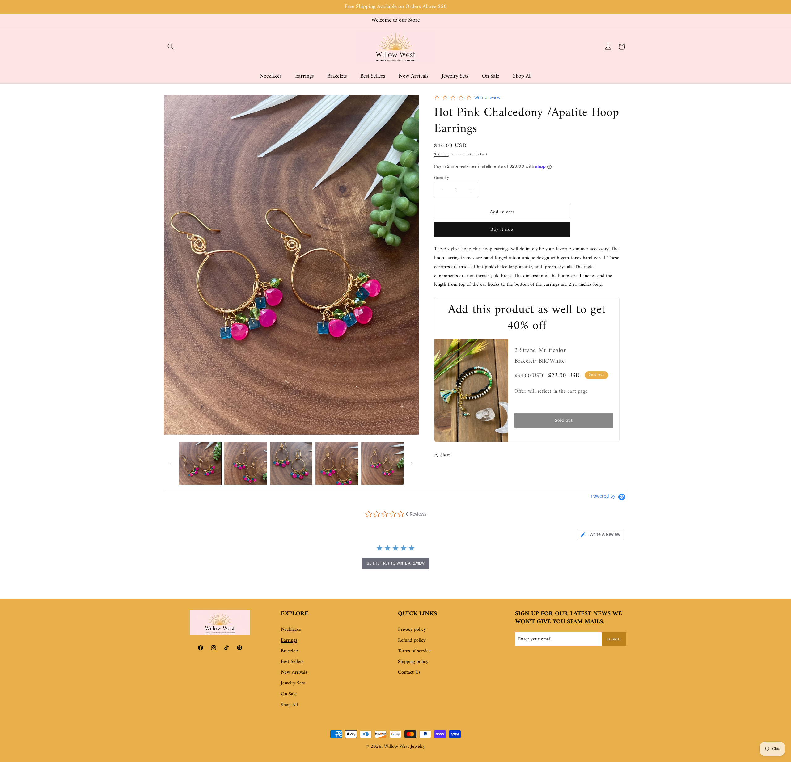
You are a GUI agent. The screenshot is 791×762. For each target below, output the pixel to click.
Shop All (289, 705)
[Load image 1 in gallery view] (200, 463)
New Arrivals (294, 672)
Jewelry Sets (293, 683)
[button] (170, 46)
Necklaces (291, 629)
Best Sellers (292, 662)
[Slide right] (412, 463)
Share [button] (445, 455)
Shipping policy (413, 662)
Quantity (441, 178)
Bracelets (290, 651)
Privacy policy (412, 629)
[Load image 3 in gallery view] (291, 463)
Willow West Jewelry (404, 746)
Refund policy (411, 640)
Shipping (441, 155)
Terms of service (414, 651)
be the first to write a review (396, 563)
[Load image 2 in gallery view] (245, 463)
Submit (614, 639)
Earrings (289, 640)
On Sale (289, 694)
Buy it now (502, 230)
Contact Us (409, 672)
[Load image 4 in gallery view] (336, 463)
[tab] (600, 534)
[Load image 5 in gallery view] (382, 463)
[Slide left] (170, 463)
